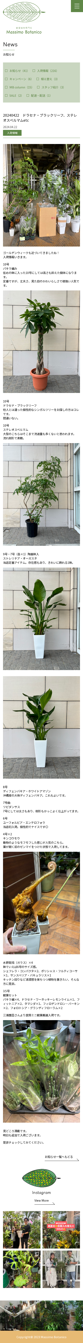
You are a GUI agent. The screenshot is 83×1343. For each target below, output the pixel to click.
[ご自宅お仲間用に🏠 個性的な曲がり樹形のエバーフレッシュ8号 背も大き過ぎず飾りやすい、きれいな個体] (21, 1230)
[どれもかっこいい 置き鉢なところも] (21, 1269)
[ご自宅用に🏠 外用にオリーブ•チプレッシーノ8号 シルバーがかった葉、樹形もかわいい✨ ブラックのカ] (61, 1269)
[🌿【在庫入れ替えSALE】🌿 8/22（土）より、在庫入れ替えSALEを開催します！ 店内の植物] (61, 1230)
